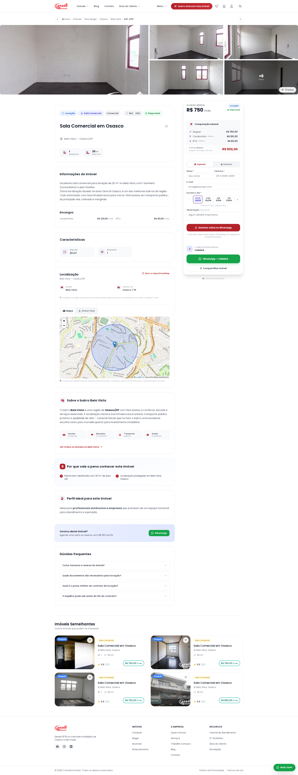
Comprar (137, 732)
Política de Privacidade (211, 770)
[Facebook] (57, 746)
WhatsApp (161, 533)
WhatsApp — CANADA (215, 258)
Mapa (69, 310)
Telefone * (219, 171)
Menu (160, 6)
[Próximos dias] (237, 199)
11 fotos (289, 89)
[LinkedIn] (71, 746)
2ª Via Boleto (216, 738)
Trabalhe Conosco (181, 743)
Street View (88, 310)
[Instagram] (64, 746)
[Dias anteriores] (189, 199)
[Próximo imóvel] (240, 19)
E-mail (190, 182)
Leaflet (138, 377)
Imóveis (81, 6)
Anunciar (137, 743)
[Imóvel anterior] (57, 19)
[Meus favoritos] (217, 6)
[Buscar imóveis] (240, 6)
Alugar (135, 738)
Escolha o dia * (194, 193)
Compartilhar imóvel (215, 268)
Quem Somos (178, 732)
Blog (96, 6)
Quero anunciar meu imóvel (193, 6)
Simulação (215, 749)
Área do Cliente (128, 6)
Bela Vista (116, 19)
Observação (198, 210)
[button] (115, 344)
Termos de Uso (235, 770)
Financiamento (140, 749)
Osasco (104, 19)
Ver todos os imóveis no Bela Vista (79, 446)
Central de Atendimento (223, 732)
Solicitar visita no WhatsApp (215, 227)
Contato (109, 6)
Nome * (190, 171)
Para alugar (90, 19)
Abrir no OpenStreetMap (157, 273)
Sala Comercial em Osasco (117, 646)
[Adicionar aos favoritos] (166, 126)
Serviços (175, 738)
